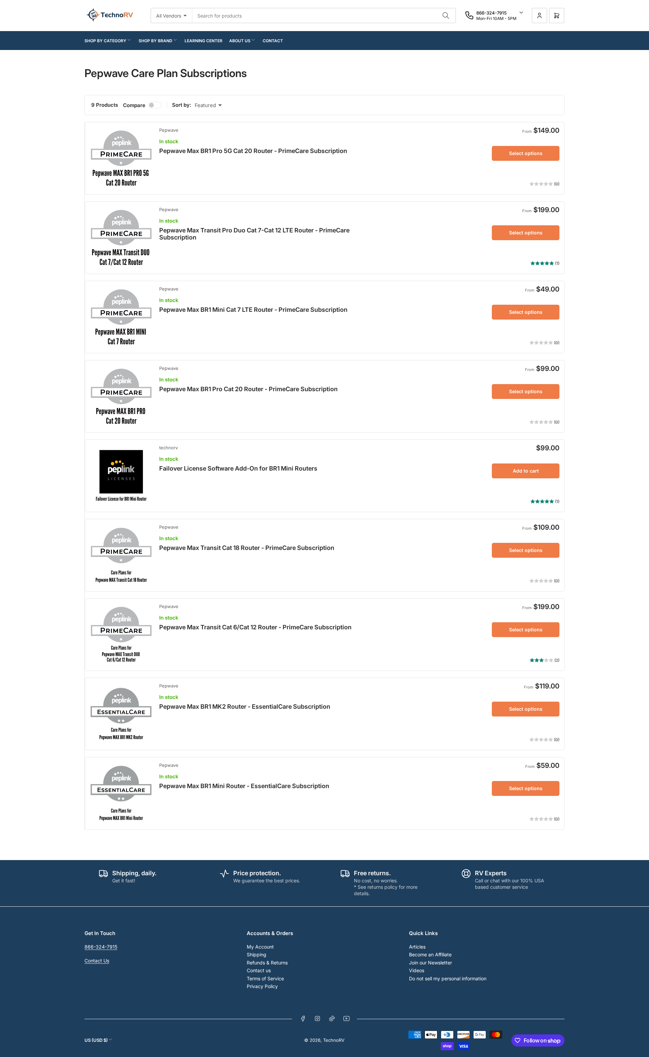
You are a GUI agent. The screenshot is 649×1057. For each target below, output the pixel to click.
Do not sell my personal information (447, 978)
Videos (416, 970)
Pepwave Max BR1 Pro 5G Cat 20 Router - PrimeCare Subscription (253, 150)
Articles (417, 947)
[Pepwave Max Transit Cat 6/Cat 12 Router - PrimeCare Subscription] (121, 634)
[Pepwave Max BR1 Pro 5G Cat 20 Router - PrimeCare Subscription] (121, 158)
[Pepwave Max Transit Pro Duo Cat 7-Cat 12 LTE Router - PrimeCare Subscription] (121, 237)
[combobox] (324, 15)
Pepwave (168, 130)
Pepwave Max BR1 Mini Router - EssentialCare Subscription (244, 785)
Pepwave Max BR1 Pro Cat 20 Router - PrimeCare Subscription (248, 389)
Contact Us (97, 960)
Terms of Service (265, 978)
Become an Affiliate (430, 954)
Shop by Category (105, 40)
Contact (273, 40)
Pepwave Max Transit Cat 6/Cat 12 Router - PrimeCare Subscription (255, 627)
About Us (239, 40)
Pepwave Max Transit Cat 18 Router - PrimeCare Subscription (246, 547)
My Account (260, 947)
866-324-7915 (101, 947)
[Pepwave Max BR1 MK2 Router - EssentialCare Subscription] (121, 714)
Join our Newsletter (430, 962)
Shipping (256, 954)
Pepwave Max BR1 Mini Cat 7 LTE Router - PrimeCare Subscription (253, 309)
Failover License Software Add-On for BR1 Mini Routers (238, 468)
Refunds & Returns (267, 962)
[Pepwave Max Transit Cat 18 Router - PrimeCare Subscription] (121, 555)
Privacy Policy (262, 986)
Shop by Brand (155, 40)
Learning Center (203, 40)
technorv (168, 447)
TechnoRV (333, 1040)
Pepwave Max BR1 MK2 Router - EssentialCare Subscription (244, 706)
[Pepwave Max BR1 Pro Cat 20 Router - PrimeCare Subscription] (121, 396)
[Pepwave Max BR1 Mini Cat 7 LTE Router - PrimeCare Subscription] (121, 317)
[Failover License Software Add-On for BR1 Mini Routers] (121, 476)
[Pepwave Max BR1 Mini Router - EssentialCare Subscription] (121, 793)
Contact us (259, 970)
